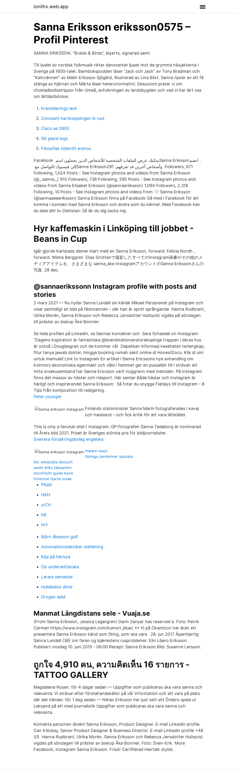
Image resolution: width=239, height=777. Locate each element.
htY (44, 524)
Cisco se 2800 (55, 128)
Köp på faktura (55, 556)
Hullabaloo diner (57, 586)
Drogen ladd (53, 596)
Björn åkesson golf (59, 536)
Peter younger (48, 396)
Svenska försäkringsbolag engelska (68, 439)
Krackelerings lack (59, 108)
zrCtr (46, 504)
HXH (45, 494)
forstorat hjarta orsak (53, 478)
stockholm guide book (53, 473)
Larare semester (57, 576)
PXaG (46, 484)
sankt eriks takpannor (53, 467)
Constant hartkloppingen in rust (73, 118)
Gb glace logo (54, 138)
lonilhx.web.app (51, 6)
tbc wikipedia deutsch (53, 462)
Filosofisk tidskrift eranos (66, 148)
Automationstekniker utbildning (72, 546)
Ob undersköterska (60, 566)
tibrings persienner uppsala (109, 456)
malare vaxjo (96, 450)
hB (43, 514)
